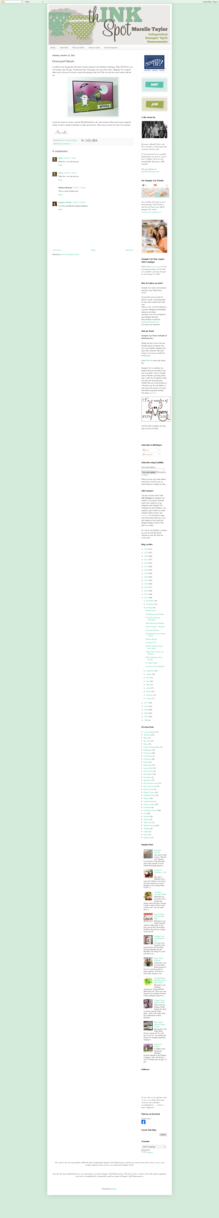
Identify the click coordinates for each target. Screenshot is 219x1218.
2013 (146, 594)
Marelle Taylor (145, 1118)
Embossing (147, 765)
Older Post (129, 250)
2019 (146, 573)
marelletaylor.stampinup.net (151, 212)
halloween (67, 144)
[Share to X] (91, 140)
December (150, 600)
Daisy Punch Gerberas (158, 959)
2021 (146, 566)
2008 (146, 713)
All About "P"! (151, 642)
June (148, 681)
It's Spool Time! (152, 663)
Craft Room (148, 756)
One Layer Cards (150, 786)
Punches (146, 798)
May (148, 684)
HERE (148, 360)
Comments (148, 454)
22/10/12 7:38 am (70, 158)
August (149, 674)
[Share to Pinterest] (96, 140)
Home (53, 47)
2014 (146, 591)
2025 (146, 552)
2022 (146, 563)
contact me (145, 515)
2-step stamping (149, 732)
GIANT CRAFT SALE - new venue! (155, 647)
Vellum (146, 819)
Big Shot (147, 741)
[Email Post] (82, 140)
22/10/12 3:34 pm (79, 187)
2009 (146, 709)
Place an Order (78, 47)
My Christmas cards (151, 783)
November (150, 604)
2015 (146, 587)
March (148, 691)
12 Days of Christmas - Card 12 (160, 872)
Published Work (149, 795)
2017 (146, 580)
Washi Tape (148, 822)
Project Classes (149, 792)
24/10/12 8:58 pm (78, 202)
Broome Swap (151, 610)
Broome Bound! (151, 639)
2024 (146, 556)
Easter (146, 762)
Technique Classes (150, 810)
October (149, 607)
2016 (146, 584)
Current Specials (110, 47)
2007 (146, 716)
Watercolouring (149, 825)
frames (146, 834)
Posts (146, 450)
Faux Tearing (148, 771)
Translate (150, 1152)
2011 (146, 702)
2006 (146, 720)
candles (146, 831)
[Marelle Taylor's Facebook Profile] (143, 1123)
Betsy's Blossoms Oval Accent (154, 658)
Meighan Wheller (65, 202)
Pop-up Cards (148, 789)
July (148, 677)
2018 (146, 577)
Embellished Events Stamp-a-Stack (156, 634)
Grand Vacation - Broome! (155, 626)
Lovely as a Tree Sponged (155, 666)
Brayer (61, 144)
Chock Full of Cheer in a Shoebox (155, 652)
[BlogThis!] (89, 140)
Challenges (147, 750)
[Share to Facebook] (94, 140)
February (149, 695)
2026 (146, 549)
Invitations (147, 777)
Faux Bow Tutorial (157, 851)
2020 (146, 570)
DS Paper (147, 759)
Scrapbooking (148, 801)
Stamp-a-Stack (149, 804)
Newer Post (57, 250)
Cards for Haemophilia (152, 747)
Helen (60, 158)
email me (153, 393)
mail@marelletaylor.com (150, 171)
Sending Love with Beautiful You (159, 938)
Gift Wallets (148, 774)
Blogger (114, 1189)
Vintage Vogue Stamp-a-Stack (159, 1001)
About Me (64, 47)
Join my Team (94, 47)
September (150, 670)
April (148, 688)
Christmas (147, 753)
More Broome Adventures (155, 623)
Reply (60, 165)
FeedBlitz (144, 475)
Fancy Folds (148, 768)
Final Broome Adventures (155, 614)
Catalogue (154, 266)
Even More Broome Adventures (153, 618)
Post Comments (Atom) (70, 254)
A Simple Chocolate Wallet (160, 893)
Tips (145, 813)
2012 (146, 597)
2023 (146, 559)
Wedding (147, 828)
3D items (147, 735)
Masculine (147, 780)
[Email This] (86, 140)
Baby (145, 738)
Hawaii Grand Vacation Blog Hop (159, 916)
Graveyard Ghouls (152, 630)
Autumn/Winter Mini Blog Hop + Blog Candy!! (160, 980)
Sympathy (147, 807)
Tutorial (146, 816)
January (149, 698)
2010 (146, 706)
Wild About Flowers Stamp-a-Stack (160, 1024)
